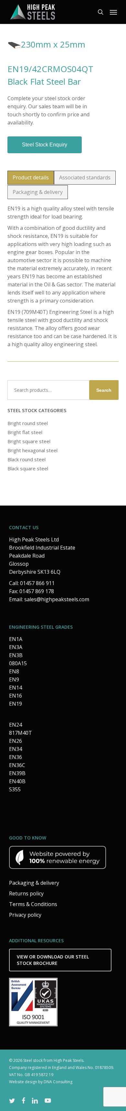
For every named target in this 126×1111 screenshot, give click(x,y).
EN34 (15, 749)
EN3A (15, 647)
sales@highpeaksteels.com (56, 599)
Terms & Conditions (33, 904)
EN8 (14, 671)
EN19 (15, 703)
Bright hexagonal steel (32, 450)
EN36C (17, 765)
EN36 (15, 757)
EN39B (17, 773)
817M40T (20, 732)
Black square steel (27, 468)
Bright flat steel (24, 432)
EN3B (16, 655)
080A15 (18, 663)
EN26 (15, 740)
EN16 (15, 695)
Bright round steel (27, 423)
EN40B (17, 781)
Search (103, 390)
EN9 (14, 679)
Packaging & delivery (34, 882)
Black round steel (26, 459)
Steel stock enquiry (44, 144)
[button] (113, 12)
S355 (15, 789)
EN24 (15, 724)
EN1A (15, 639)
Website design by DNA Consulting (40, 1081)
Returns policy (26, 893)
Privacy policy (25, 914)
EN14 (15, 687)
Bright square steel (28, 441)
